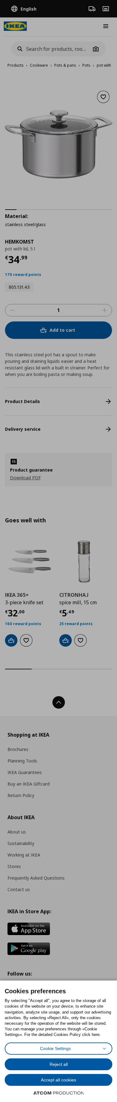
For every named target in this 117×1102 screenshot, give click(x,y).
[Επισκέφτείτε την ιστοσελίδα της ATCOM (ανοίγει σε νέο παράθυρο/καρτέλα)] (58, 1093)
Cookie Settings (55, 1048)
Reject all (59, 1064)
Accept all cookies (58, 1079)
